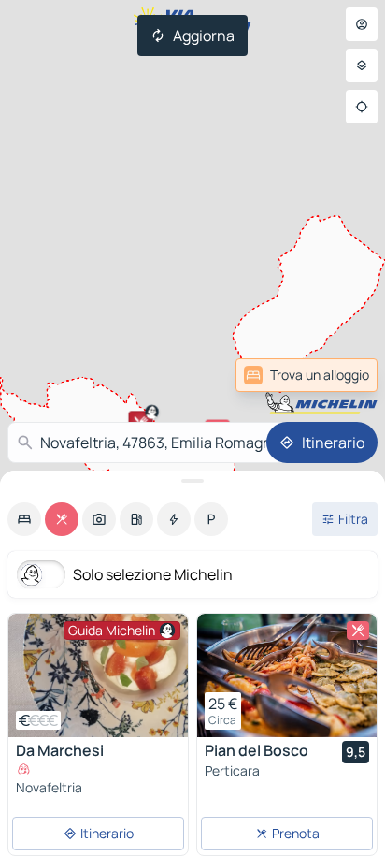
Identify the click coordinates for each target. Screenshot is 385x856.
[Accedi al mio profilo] (362, 24)
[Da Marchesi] (98, 675)
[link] (306, 375)
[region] (98, 675)
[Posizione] (362, 106)
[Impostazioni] (362, 65)
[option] (24, 519)
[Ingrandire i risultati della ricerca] (192, 481)
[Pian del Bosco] (287, 675)
